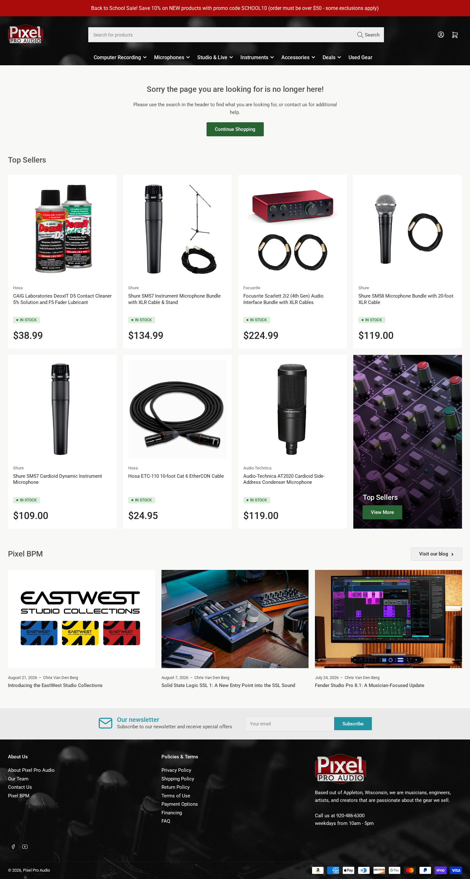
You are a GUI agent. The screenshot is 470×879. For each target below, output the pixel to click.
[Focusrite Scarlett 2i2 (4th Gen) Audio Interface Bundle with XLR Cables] (292, 229)
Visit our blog (433, 554)
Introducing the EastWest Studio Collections (55, 685)
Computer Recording (117, 57)
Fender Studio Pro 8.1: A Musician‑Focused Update (369, 685)
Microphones (169, 57)
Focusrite (251, 287)
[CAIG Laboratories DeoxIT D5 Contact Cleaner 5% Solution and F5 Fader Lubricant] (62, 229)
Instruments (254, 57)
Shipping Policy (177, 779)
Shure (133, 287)
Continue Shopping (235, 129)
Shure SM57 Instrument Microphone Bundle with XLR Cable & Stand (174, 299)
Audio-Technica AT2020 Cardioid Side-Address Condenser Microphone (284, 479)
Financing (171, 813)
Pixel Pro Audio (36, 870)
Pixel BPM (18, 796)
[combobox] (236, 34)
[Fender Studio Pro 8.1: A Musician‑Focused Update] (388, 619)
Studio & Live (212, 57)
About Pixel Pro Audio (31, 770)
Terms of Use (175, 796)
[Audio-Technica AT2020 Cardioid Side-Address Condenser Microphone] (292, 409)
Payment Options (179, 804)
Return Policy (175, 787)
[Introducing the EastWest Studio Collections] (81, 619)
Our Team (18, 779)
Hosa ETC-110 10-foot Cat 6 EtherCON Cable (176, 476)
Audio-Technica (257, 468)
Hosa (18, 287)
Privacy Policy (176, 770)
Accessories (295, 57)
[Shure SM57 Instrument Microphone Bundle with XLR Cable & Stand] (177, 229)
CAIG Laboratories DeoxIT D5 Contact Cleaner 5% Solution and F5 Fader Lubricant (62, 299)
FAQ (165, 821)
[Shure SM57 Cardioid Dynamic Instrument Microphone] (62, 409)
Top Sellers (380, 497)
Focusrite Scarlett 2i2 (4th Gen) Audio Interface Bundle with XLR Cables (283, 299)
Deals (329, 57)
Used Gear (360, 57)
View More (382, 512)
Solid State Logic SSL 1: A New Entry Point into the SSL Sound (228, 685)
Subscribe (353, 724)
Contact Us (20, 787)
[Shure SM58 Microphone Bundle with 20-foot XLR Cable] (407, 229)
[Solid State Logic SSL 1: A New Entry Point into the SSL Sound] (235, 619)
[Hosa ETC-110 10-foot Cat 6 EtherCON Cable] (177, 409)
